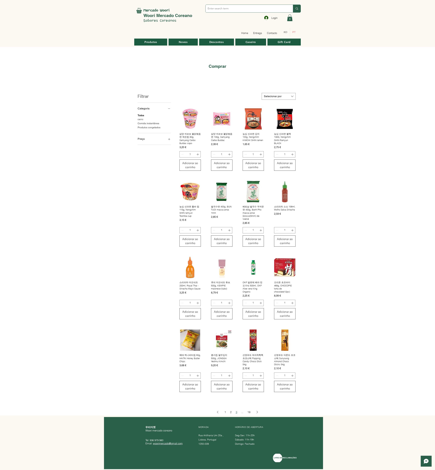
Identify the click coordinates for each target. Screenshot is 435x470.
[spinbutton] (190, 154)
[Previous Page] (218, 412)
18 (248, 412)
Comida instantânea (148, 123)
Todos (141, 115)
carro (140, 119)
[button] (290, 17)
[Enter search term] (297, 8)
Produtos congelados (149, 127)
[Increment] (198, 154)
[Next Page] (257, 412)
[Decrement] (182, 154)
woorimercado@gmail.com (168, 443)
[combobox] (279, 96)
